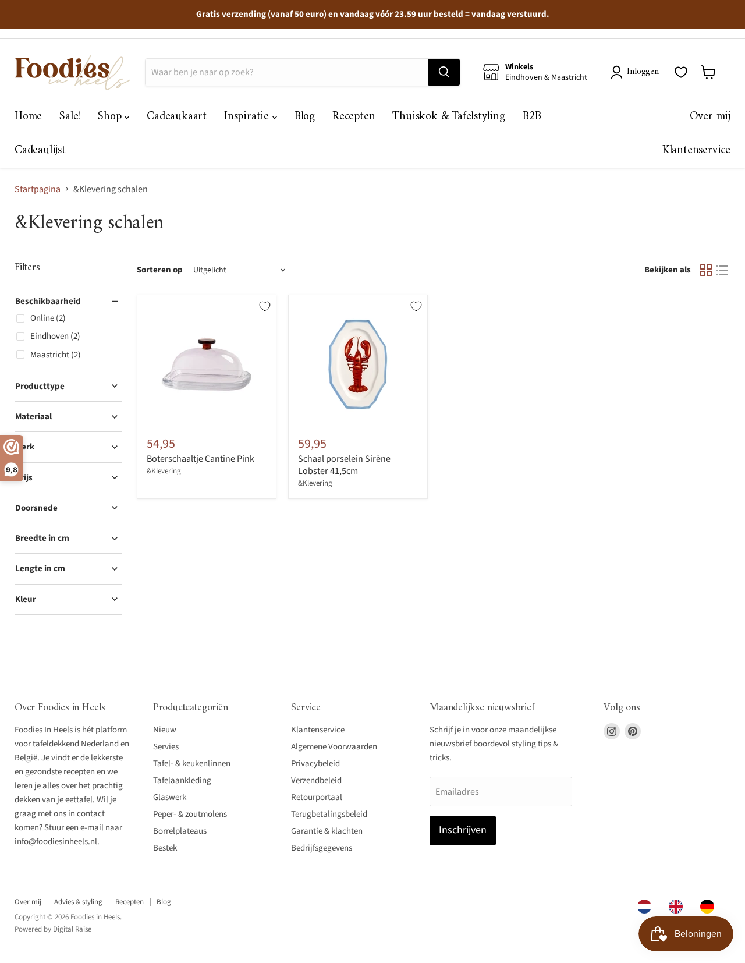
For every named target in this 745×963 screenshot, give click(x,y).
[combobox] (647, 907)
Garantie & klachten (327, 831)
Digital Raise (72, 929)
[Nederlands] (647, 907)
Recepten (353, 117)
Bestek (165, 848)
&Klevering (164, 471)
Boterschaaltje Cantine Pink (200, 458)
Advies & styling (78, 902)
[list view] (722, 270)
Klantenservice (696, 150)
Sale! (69, 117)
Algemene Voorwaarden (334, 747)
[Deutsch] (710, 907)
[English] (678, 907)
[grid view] (706, 270)
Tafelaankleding (182, 780)
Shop (111, 117)
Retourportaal (316, 797)
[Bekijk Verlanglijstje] (681, 72)
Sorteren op (160, 270)
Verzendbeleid (316, 780)
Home (28, 117)
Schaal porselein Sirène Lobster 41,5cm (344, 464)
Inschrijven (463, 830)
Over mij (710, 117)
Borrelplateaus (180, 831)
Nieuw (164, 730)
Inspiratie (248, 117)
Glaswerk (169, 797)
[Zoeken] (444, 72)
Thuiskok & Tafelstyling (448, 117)
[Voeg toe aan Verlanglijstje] (265, 306)
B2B (532, 117)
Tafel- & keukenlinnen (191, 763)
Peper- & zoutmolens (190, 814)
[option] (678, 907)
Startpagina (38, 189)
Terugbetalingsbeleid (329, 814)
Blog (305, 117)
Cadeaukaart (177, 117)
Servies (166, 747)
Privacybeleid (315, 763)
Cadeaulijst (40, 150)
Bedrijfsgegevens (321, 848)
